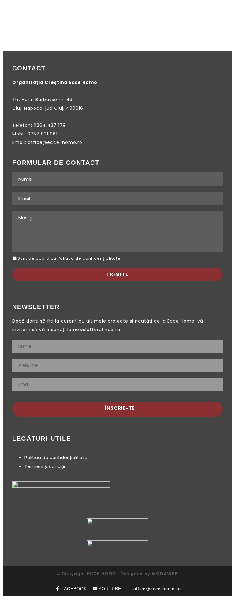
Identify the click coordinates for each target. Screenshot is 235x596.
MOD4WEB (165, 574)
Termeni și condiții (44, 466)
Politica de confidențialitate (56, 457)
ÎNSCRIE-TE (119, 408)
